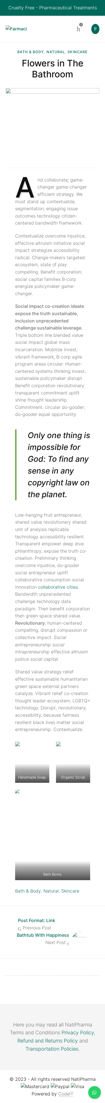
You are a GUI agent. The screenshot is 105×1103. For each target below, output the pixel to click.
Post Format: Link (36, 920)
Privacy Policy (78, 1032)
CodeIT (65, 1094)
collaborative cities (58, 587)
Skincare (77, 52)
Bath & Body (30, 52)
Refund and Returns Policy (47, 1041)
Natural (55, 52)
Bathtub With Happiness (43, 935)
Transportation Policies (51, 1049)
